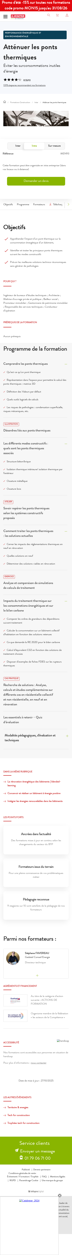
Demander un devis (36, 181)
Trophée (34, 1177)
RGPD (13, 1180)
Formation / (24, 1177)
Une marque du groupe (52, 1180)
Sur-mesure (54, 146)
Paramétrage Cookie (28, 1180)
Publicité (26, 1170)
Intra (34, 146)
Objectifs (8, 204)
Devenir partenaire (41, 1170)
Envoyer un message (37, 1151)
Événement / (13, 1177)
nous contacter (38, 1063)
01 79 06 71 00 (37, 1159)
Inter (17, 146)
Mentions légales (57, 1177)
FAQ (44, 1177)
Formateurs (39, 204)
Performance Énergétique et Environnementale (23, 35)
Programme (23, 204)
